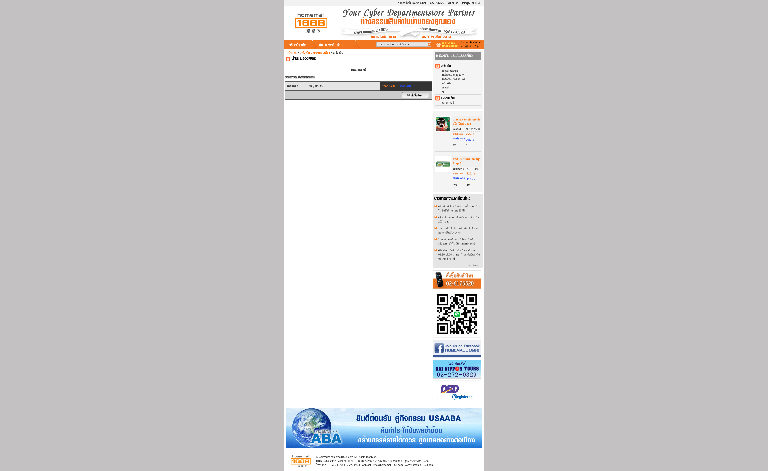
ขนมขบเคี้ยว (448, 97)
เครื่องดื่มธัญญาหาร (453, 74)
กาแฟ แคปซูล (450, 70)
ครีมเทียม (447, 83)
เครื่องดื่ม (446, 65)
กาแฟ (445, 87)
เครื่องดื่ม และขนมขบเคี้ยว (315, 52)
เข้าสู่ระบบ (471, 3)
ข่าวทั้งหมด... (474, 265)
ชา (443, 91)
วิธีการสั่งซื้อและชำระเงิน (412, 3)
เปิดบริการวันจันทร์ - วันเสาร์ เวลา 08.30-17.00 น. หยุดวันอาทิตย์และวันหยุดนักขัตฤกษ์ (459, 254)
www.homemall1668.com (419, 464)
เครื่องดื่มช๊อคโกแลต (453, 79)
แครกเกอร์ (448, 102)
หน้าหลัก (300, 45)
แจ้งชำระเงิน (437, 3)
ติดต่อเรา (453, 3)
